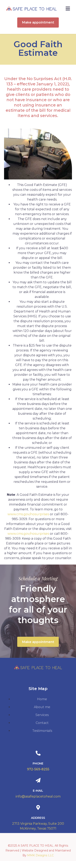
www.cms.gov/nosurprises (28, 514)
